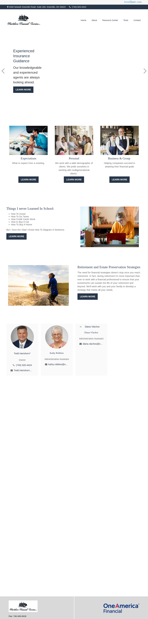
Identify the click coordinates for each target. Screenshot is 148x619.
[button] (83, 20)
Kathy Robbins (57, 353)
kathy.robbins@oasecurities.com (58, 364)
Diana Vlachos (91, 332)
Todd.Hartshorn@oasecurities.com (24, 370)
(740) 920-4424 (79, 7)
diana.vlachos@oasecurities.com (93, 344)
